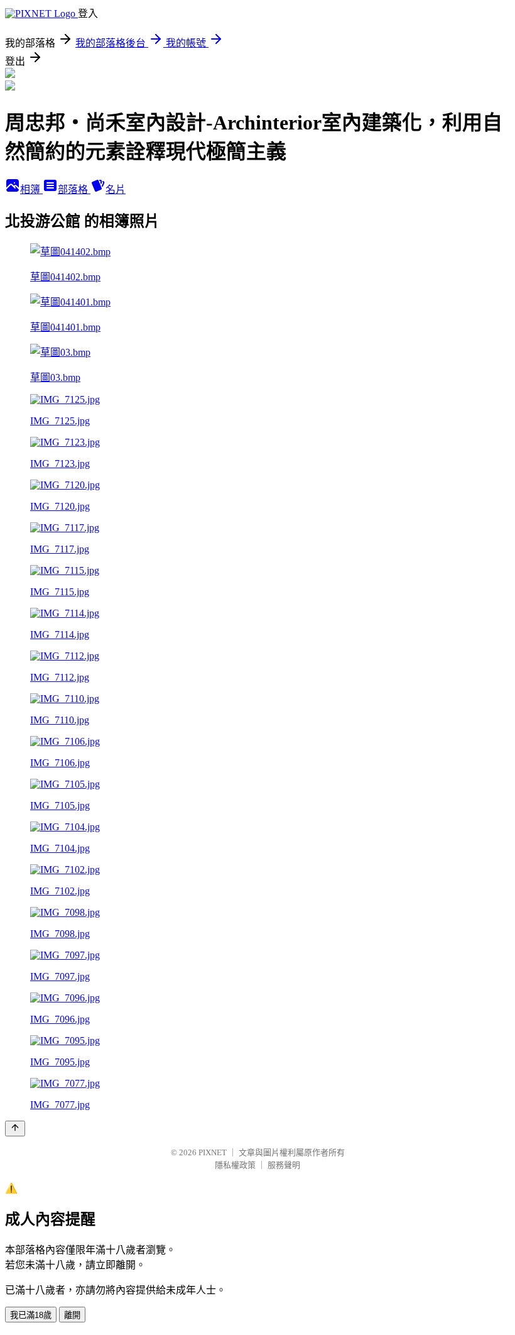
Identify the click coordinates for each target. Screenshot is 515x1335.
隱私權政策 (235, 1165)
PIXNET (212, 1152)
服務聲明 (284, 1165)
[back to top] (15, 1128)
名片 (116, 189)
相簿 (31, 189)
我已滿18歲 (31, 1315)
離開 (72, 1315)
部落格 (74, 189)
